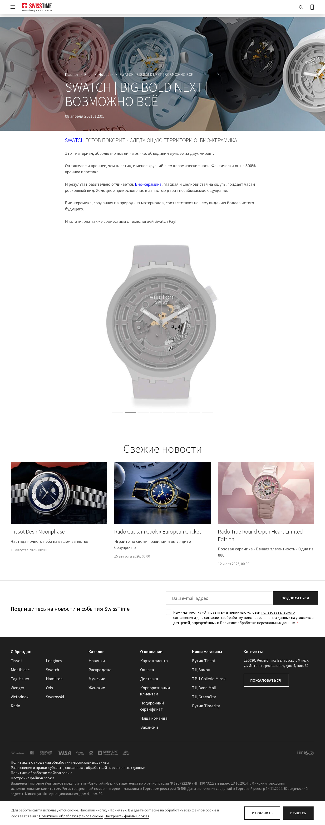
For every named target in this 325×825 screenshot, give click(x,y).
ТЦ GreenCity (204, 696)
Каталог (96, 651)
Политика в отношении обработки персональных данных (60, 762)
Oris (49, 687)
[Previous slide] (14, 324)
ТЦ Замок (201, 669)
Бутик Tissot (204, 660)
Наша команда (153, 718)
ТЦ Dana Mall (204, 687)
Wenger (17, 687)
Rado (15, 706)
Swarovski (55, 696)
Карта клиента (154, 660)
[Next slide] (311, 324)
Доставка (149, 678)
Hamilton (54, 678)
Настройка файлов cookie (32, 778)
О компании (151, 651)
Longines (54, 660)
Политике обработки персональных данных (257, 622)
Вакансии (149, 727)
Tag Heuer (20, 678)
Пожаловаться (265, 680)
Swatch (52, 669)
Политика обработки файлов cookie (41, 773)
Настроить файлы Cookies (126, 816)
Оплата (147, 669)
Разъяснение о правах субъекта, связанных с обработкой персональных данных (78, 767)
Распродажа (100, 669)
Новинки (97, 660)
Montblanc (20, 669)
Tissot (16, 660)
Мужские (97, 678)
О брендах (21, 651)
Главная (71, 74)
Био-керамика (148, 184)
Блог (88, 74)
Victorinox (20, 696)
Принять (298, 813)
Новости (105, 74)
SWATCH (74, 140)
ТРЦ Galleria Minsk (209, 678)
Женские (97, 687)
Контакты (253, 651)
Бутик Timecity (206, 706)
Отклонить (262, 813)
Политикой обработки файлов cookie (71, 816)
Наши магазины (207, 651)
